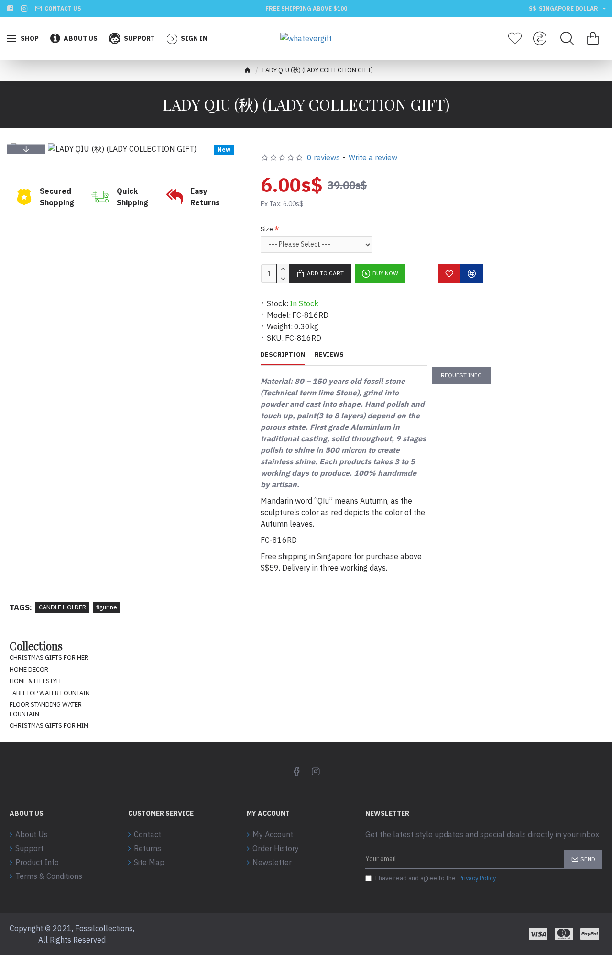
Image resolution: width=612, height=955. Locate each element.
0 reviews (323, 157)
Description (283, 355)
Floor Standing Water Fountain (46, 709)
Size (267, 229)
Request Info (461, 375)
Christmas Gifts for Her (49, 657)
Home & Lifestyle (36, 681)
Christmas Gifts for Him (49, 725)
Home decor (29, 669)
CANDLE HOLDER (62, 607)
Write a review (373, 157)
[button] (26, 149)
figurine (106, 607)
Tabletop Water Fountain (50, 693)
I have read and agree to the (435, 878)
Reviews (329, 355)
